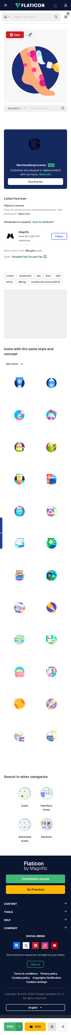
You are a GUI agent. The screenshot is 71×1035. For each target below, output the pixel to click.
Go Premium (35, 889)
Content (10, 903)
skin (58, 275)
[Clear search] (47, 17)
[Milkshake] (19, 447)
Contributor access (35, 879)
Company (10, 928)
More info (45, 174)
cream (10, 275)
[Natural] (51, 543)
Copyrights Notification (47, 977)
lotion (9, 281)
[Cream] (51, 383)
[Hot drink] (19, 511)
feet (48, 275)
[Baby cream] (19, 671)
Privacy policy (48, 973)
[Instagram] (45, 945)
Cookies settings (36, 981)
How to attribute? (43, 221)
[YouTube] (54, 945)
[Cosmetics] (51, 479)
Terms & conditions (26, 973)
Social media (35, 936)
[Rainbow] (51, 511)
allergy (22, 281)
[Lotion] (51, 704)
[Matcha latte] (51, 447)
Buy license (35, 181)
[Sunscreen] (19, 479)
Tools (8, 911)
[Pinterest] (35, 945)
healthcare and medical (45, 281)
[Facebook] (16, 945)
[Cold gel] (19, 383)
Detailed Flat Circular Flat (27, 256)
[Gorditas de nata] (19, 704)
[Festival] (19, 575)
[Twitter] (26, 945)
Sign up (35, 964)
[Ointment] (19, 415)
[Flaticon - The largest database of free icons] (30, 5)
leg (38, 275)
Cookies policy (21, 977)
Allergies (30, 250)
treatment (25, 275)
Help (7, 920)
